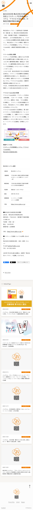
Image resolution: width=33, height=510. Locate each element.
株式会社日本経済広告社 (10, 152)
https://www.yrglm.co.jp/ (18, 204)
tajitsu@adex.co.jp (14, 246)
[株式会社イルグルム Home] (3, 4)
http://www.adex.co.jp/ (14, 231)
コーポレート (15, 24)
